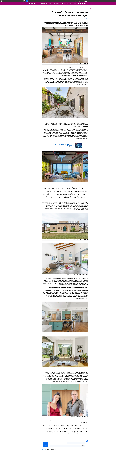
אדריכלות (49, 3)
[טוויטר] (31, 3)
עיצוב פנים (58, 3)
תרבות (69, 1)
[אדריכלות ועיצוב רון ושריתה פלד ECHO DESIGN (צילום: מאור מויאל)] (65, 259)
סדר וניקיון (53, 3)
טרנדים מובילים (63, 3)
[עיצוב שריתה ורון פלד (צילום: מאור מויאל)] (65, 318)
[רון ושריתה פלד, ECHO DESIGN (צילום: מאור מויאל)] (65, 401)
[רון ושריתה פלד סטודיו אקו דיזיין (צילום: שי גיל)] (65, 167)
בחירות (73, 1)
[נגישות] (1, 1)
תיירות (51, 1)
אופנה (42, 1)
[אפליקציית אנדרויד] (34, 3)
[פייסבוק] (29, 3)
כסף (62, 1)
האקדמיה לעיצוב (70, 3)
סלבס (65, 1)
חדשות (81, 1)
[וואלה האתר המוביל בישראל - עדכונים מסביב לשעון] (86, 1)
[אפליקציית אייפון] (33, 3)
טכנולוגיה (46, 1)
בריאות (55, 1)
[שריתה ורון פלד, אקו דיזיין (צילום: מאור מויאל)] (65, 46)
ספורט (77, 1)
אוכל (59, 1)
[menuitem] (81, 1)
